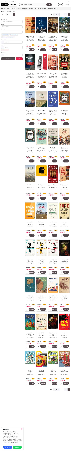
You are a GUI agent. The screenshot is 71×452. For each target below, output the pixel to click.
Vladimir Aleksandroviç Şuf (41, 150)
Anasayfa (3, 8)
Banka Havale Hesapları (5, 1)
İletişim (56, 8)
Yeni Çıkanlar (10, 8)
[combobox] (12, 32)
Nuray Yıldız (30, 298)
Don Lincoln (53, 113)
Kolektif (64, 224)
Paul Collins (41, 261)
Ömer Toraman (64, 261)
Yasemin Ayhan (64, 150)
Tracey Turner (30, 372)
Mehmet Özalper (30, 76)
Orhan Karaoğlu (41, 39)
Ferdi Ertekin (41, 224)
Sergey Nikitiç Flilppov (64, 298)
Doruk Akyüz (64, 39)
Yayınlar (31, 8)
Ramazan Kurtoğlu (53, 187)
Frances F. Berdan (53, 261)
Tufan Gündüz (30, 39)
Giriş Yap (67, 4)
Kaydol (60, 4)
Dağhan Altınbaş (53, 39)
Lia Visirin (64, 113)
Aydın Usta (53, 224)
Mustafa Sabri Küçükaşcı (41, 113)
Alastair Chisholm (64, 335)
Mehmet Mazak (30, 187)
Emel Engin (41, 372)
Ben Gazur (64, 76)
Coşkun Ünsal (64, 372)
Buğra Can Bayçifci (42, 76)
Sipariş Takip (13, 1)
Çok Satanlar (17, 8)
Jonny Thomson (41, 187)
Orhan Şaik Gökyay (53, 76)
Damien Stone (30, 261)
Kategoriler (25, 8)
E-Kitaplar (50, 8)
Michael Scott (41, 335)
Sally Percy (30, 224)
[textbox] (12, 32)
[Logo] (9, 4)
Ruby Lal (41, 298)
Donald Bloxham (53, 335)
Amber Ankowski (53, 298)
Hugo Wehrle (30, 113)
